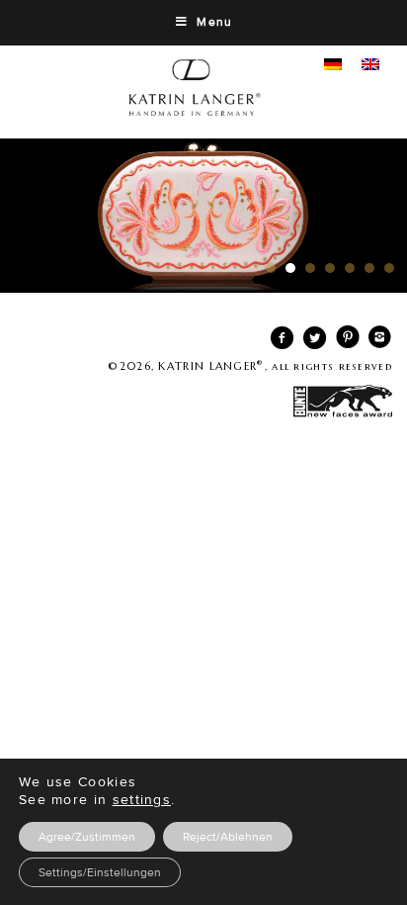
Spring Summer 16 (203, 215)
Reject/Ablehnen (228, 837)
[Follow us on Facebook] (278, 341)
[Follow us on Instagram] (376, 341)
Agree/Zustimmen (87, 837)
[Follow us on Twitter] (310, 341)
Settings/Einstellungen (100, 872)
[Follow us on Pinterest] (343, 341)
